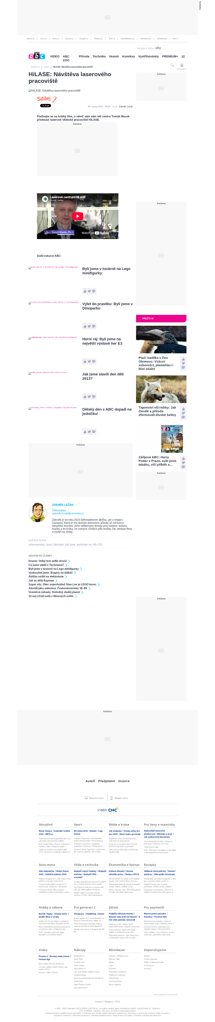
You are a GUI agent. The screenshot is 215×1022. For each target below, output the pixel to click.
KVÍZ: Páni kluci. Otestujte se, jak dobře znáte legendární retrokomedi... (160, 851)
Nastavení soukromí (62, 1015)
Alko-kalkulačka (47, 871)
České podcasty (150, 959)
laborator (58, 544)
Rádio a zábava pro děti (153, 962)
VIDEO (54, 56)
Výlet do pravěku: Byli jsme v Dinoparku (107, 306)
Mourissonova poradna (155, 914)
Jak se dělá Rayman (41, 580)
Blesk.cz (30, 39)
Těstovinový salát (151, 847)
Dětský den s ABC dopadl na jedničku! (107, 411)
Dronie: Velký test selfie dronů (48, 561)
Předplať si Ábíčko (145, 48)
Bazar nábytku (115, 985)
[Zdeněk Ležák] (38, 521)
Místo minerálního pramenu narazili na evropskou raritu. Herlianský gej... (54, 928)
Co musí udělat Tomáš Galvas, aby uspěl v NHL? (53, 968)
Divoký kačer (61, 914)
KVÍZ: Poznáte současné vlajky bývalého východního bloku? (51, 933)
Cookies (165, 1013)
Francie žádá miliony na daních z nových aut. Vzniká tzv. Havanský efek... (53, 885)
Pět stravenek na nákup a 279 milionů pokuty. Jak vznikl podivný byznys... (124, 880)
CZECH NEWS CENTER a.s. (87, 1008)
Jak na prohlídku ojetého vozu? (86, 972)
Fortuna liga (44, 959)
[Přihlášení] (181, 65)
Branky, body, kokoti (60, 956)
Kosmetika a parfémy (117, 972)
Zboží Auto (78, 981)
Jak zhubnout (115, 831)
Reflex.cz (98, 39)
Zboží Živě (78, 959)
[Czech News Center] (113, 810)
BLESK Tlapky (46, 914)
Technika (99, 56)
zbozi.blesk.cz (80, 969)
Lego (111, 965)
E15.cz (43, 39)
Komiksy (128, 56)
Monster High (114, 959)
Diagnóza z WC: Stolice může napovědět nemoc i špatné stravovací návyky (124, 925)
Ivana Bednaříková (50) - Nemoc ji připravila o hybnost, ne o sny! (158, 842)
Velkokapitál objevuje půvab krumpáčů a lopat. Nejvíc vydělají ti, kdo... (124, 885)
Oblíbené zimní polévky (155, 871)
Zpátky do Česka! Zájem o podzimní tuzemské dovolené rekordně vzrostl (54, 922)
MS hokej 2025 (81, 831)
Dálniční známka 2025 (56, 874)
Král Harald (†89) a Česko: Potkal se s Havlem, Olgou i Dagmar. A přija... (54, 845)
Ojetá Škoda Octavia (82, 985)
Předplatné (106, 781)
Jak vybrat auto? (81, 988)
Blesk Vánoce (46, 831)
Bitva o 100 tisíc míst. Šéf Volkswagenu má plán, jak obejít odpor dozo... (125, 891)
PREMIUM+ (170, 56)
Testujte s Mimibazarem (118, 956)
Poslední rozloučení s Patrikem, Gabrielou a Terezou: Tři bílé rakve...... (89, 845)
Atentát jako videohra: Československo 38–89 (58, 588)
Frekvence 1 (149, 965)
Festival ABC (161, 917)
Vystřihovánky (148, 56)
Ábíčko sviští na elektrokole (46, 576)
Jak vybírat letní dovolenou (157, 837)
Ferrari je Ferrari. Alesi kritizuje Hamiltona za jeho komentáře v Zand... (54, 891)
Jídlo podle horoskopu (164, 874)
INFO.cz (49, 834)
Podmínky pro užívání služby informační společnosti (104, 1013)
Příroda (84, 56)
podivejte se (84, 544)
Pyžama (112, 969)
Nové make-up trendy (130, 834)
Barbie (111, 962)
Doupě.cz (83, 39)
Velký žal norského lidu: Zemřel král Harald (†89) (123, 851)
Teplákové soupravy (117, 975)
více (174, 39)
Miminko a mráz (165, 834)
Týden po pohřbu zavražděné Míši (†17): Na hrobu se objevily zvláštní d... (55, 851)
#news (101, 914)
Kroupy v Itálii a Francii (48, 972)
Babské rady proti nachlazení (123, 917)
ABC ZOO (66, 58)
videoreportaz (37, 544)
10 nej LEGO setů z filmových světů (51, 596)
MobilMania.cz (127, 39)
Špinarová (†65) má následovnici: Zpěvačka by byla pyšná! (122, 840)
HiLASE (97, 544)
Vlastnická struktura (80, 1015)
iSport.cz (69, 39)
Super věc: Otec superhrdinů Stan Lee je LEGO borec (62, 584)
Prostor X (43, 956)
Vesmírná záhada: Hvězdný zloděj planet (54, 592)
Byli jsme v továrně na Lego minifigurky (106, 271)
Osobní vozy (79, 962)
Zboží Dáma (79, 965)
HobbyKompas (80, 975)
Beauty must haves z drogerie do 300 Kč (89, 930)
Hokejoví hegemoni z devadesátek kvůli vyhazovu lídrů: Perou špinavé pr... (88, 839)
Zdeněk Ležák (126, 106)
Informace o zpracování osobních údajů (144, 1013)
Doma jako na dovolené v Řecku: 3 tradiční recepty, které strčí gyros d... (159, 891)
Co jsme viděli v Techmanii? (46, 565)
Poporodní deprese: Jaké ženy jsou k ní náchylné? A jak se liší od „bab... (124, 936)
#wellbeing (91, 914)
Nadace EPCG (132, 874)
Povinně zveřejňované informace (147, 1015)
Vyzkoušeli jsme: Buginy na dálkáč (51, 572)
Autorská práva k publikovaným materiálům (63, 1013)
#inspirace (79, 914)
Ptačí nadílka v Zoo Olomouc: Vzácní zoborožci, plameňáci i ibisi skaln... (159, 933)
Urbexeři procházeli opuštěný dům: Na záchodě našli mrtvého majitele (54, 840)
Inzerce (124, 781)
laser (49, 544)
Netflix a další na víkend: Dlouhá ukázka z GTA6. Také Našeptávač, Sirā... (88, 894)
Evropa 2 (147, 969)
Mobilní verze (121, 798)
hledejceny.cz (79, 956)
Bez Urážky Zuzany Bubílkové (51, 964)
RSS (117, 1001)
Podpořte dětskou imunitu (121, 914)
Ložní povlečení (115, 981)
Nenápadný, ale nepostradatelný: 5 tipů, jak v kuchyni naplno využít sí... (160, 880)
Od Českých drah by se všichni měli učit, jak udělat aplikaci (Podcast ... (88, 888)
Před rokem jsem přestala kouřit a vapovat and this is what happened (88, 925)
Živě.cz (112, 39)
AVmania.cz (145, 39)
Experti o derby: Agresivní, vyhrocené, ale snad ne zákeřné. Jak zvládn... (89, 850)
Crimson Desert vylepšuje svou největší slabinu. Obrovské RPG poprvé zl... (157, 928)
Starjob (147, 956)
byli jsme (70, 544)
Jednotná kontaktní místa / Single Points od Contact (112, 1015)
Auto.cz (56, 39)
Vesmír (114, 56)
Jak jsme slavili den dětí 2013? (103, 376)
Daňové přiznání (117, 871)
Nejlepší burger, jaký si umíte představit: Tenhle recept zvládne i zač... (158, 885)
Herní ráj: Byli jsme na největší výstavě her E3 (102, 341)
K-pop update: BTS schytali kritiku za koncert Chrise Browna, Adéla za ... (89, 919)
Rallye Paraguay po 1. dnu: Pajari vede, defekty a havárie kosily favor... (55, 880)
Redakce (109, 1001)
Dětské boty (114, 978)
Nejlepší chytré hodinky (85, 871)
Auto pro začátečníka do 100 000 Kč (89, 978)
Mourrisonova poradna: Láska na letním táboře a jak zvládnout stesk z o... (159, 922)
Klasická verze (96, 798)
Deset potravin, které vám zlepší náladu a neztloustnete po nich (122, 931)
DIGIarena (162, 39)
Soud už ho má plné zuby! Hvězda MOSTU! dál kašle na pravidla (123, 845)
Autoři (90, 781)
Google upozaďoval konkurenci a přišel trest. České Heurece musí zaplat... (90, 883)
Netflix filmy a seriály (49, 917)
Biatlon (93, 831)
